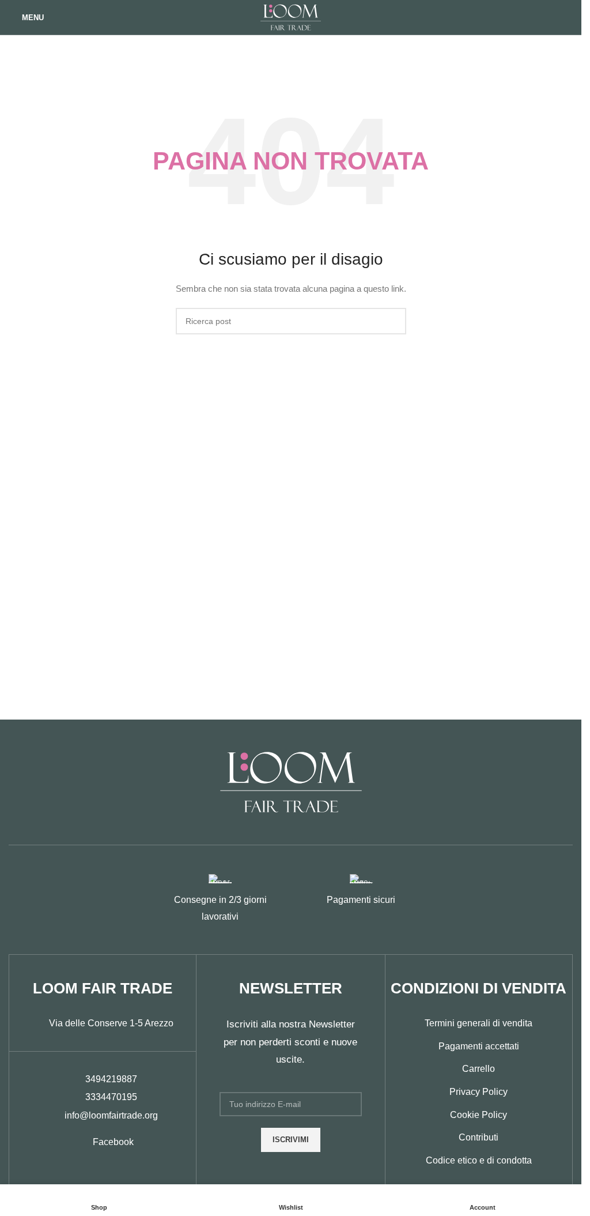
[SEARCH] (393, 321)
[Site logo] (290, 16)
